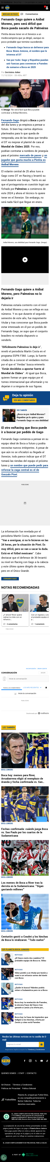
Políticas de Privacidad (10, 1088)
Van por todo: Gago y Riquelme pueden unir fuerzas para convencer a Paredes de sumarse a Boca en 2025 (27, 63)
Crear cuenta (42, 668)
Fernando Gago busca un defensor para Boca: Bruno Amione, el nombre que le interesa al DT (27, 51)
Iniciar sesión (31, 668)
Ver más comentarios (24, 400)
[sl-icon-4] (41, 1060)
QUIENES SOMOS (8, 1073)
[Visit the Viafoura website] (43, 713)
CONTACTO (31, 1073)
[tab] (11, 688)
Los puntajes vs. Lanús (34, 2)
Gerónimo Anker (12, 72)
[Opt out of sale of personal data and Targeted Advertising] (4, 1157)
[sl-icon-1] (24, 1060)
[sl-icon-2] (30, 1060)
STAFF (21, 1073)
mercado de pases (30, 155)
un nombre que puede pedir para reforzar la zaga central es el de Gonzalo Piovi (24, 470)
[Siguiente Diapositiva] (48, 609)
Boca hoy (17, 2)
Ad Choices (6, 1084)
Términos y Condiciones (36, 1050)
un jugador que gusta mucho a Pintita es (24, 160)
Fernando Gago (10, 120)
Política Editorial (29, 1088)
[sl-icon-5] (47, 1060)
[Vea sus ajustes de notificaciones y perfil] (46, 687)
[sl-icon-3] (35, 1060)
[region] (25, 691)
